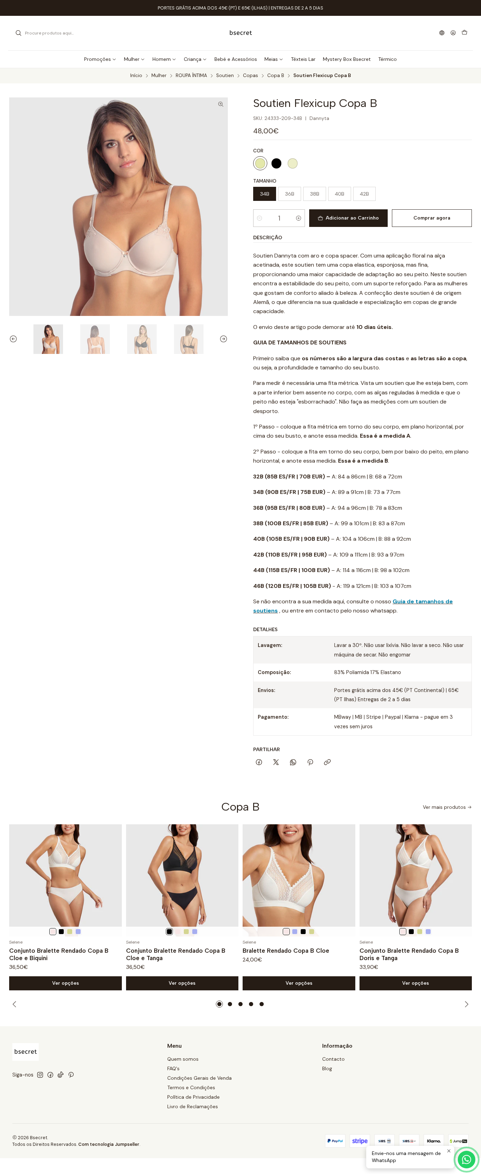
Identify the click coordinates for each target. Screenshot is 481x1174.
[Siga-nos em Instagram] (40, 1074)
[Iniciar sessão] (453, 33)
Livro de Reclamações (192, 1106)
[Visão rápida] (113, 881)
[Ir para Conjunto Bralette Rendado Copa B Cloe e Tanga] (182, 880)
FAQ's (173, 1068)
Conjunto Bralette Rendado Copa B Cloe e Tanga (175, 954)
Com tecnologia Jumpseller (108, 1144)
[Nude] (260, 163)
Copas (250, 75)
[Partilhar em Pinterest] (310, 762)
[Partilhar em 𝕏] (276, 762)
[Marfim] (52, 931)
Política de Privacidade (193, 1097)
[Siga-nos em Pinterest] (71, 1074)
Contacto (333, 1059)
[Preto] (276, 163)
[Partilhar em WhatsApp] (293, 762)
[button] (219, 1004)
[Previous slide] (14, 339)
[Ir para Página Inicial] (240, 33)
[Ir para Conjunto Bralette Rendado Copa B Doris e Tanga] (416, 880)
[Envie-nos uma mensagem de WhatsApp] (466, 1159)
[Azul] (78, 931)
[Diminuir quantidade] (260, 218)
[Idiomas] (441, 33)
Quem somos (183, 1059)
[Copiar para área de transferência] (327, 762)
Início (136, 75)
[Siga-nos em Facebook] (50, 1074)
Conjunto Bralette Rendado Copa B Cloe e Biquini (58, 954)
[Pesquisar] (18, 33)
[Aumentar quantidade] (299, 218)
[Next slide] (222, 339)
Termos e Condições (191, 1087)
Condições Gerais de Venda (199, 1078)
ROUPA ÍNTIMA (191, 75)
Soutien (225, 75)
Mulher (159, 75)
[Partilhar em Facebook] (259, 762)
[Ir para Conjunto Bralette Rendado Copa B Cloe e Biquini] (65, 880)
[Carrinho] (464, 33)
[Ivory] (293, 163)
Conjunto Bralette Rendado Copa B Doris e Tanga (409, 954)
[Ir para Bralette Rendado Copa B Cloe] (299, 880)
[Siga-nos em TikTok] (60, 1074)
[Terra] (69, 931)
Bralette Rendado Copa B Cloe (286, 950)
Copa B (275, 75)
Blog (327, 1068)
